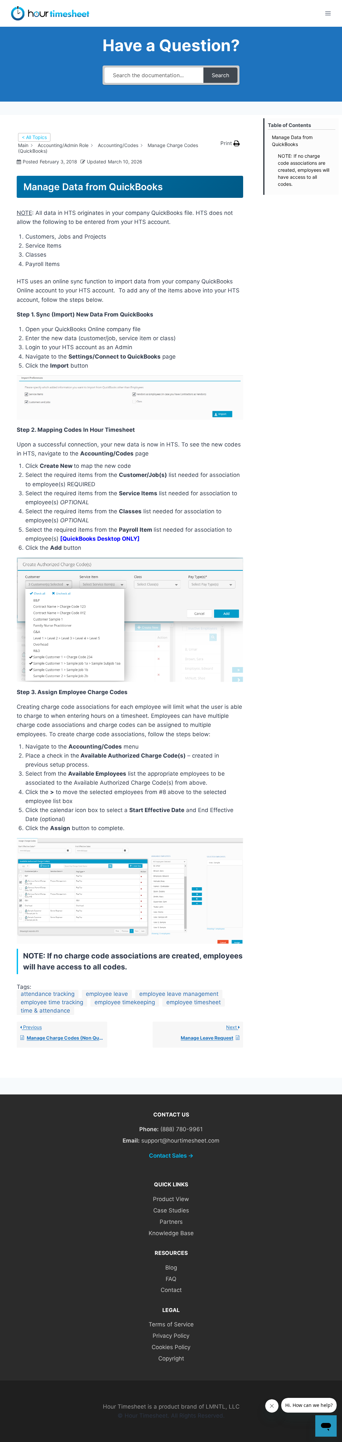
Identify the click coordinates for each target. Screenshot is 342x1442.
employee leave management (178, 994)
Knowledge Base (171, 1233)
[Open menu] (328, 13)
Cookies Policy (171, 1347)
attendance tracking (47, 994)
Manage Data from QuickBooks (292, 140)
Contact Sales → (171, 1155)
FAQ (171, 1279)
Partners (171, 1221)
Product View (171, 1199)
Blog (171, 1267)
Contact (171, 1290)
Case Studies (171, 1210)
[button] (230, 143)
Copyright (171, 1358)
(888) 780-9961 (181, 1129)
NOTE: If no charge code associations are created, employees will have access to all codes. (303, 170)
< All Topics (34, 137)
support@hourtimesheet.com (180, 1140)
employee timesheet (193, 1002)
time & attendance (45, 1010)
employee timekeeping (125, 1002)
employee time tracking (52, 1002)
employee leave (107, 994)
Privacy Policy (171, 1335)
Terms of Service (171, 1324)
